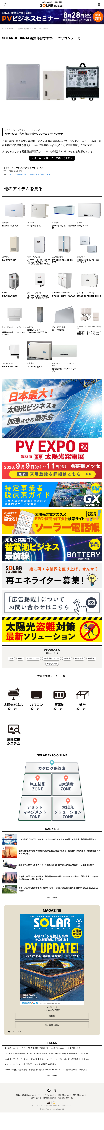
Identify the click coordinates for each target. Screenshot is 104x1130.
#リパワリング (33, 658)
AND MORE (52, 897)
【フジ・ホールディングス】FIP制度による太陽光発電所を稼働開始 (29, 1064)
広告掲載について (79, 1095)
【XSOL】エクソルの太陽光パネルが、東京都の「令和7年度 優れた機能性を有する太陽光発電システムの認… (46, 1053)
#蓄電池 (91, 658)
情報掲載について (64, 1095)
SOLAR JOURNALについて (26, 1095)
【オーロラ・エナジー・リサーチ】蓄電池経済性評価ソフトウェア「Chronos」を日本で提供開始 (41, 1048)
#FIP (11, 658)
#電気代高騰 (52, 664)
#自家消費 (79, 658)
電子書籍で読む (52, 1024)
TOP (4, 29)
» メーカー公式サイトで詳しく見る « (52, 158)
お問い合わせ (36, 1098)
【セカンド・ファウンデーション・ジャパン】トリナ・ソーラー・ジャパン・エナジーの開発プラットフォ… (46, 1059)
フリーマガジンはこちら (47, 1095)
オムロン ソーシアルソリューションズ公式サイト (29, 174)
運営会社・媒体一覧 (65, 1098)
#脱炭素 (67, 658)
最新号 (52, 1016)
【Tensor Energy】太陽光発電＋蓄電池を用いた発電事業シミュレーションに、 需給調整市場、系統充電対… (46, 1070)
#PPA (20, 658)
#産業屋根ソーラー (51, 658)
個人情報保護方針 (49, 1098)
